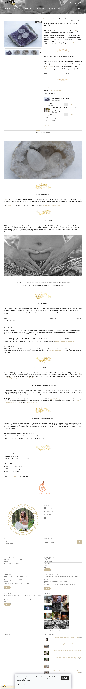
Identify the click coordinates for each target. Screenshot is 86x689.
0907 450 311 (50, 511)
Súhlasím (65, 678)
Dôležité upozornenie (9, 545)
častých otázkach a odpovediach (64, 341)
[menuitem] (9, 8)
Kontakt (5, 541)
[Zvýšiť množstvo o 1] (69, 104)
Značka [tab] (48, 132)
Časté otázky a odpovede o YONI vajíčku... (15, 580)
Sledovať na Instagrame (57, 630)
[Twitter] (48, 125)
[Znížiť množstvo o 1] (63, 104)
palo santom (76, 42)
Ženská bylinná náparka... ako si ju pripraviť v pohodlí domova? (21, 600)
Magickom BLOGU (57, 205)
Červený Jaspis (48, 561)
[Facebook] (45, 125)
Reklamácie (6, 551)
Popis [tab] (37, 132)
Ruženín (47, 69)
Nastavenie (22, 685)
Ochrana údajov (7, 549)
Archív (47, 569)
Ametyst (46, 560)
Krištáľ (6, 199)
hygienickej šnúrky (55, 399)
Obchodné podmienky (9, 547)
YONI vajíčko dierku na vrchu (57, 350)
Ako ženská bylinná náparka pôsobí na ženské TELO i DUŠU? (61, 584)
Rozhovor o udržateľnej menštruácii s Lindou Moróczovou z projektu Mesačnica (22, 596)
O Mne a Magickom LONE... (11, 563)
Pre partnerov (7, 553)
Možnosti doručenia (49, 88)
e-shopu (37, 425)
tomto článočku (45, 205)
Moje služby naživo (8, 543)
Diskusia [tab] (42, 132)
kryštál (80, 373)
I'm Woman (79, 20)
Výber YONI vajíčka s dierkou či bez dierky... (16, 560)
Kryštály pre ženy (12, 378)
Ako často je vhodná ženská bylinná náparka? (56, 581)
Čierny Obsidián (49, 66)
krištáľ (75, 31)
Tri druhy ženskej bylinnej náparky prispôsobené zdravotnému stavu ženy (62, 577)
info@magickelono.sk (52, 508)
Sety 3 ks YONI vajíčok (56, 90)
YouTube (49, 518)
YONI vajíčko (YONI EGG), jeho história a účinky (16, 583)
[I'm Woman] (43, 487)
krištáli (9, 205)
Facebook (49, 514)
